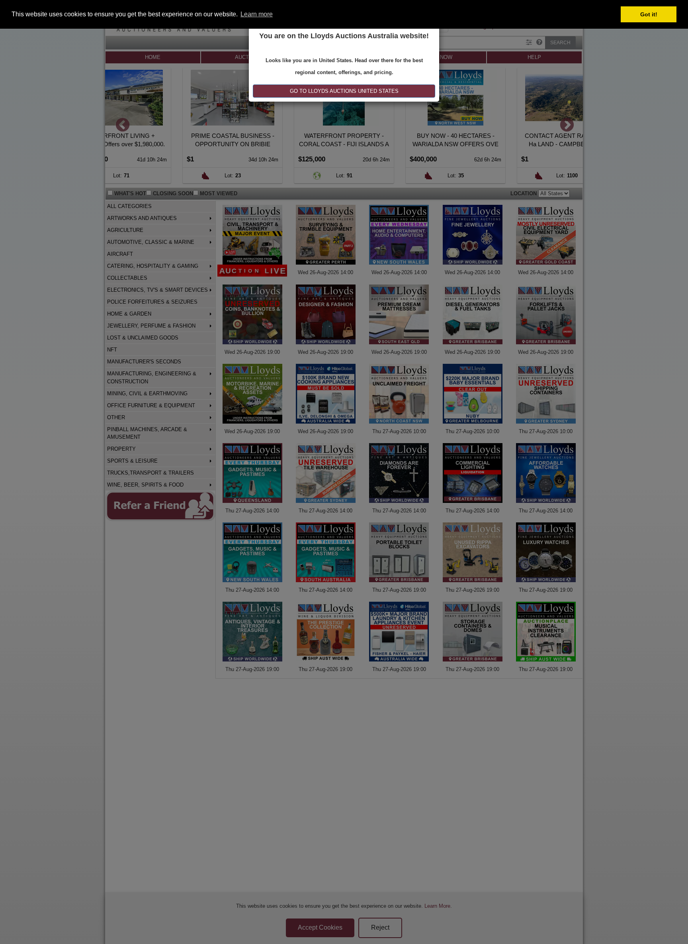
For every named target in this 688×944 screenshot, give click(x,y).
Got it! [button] (648, 14)
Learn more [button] (256, 14)
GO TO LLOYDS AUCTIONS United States (344, 91)
